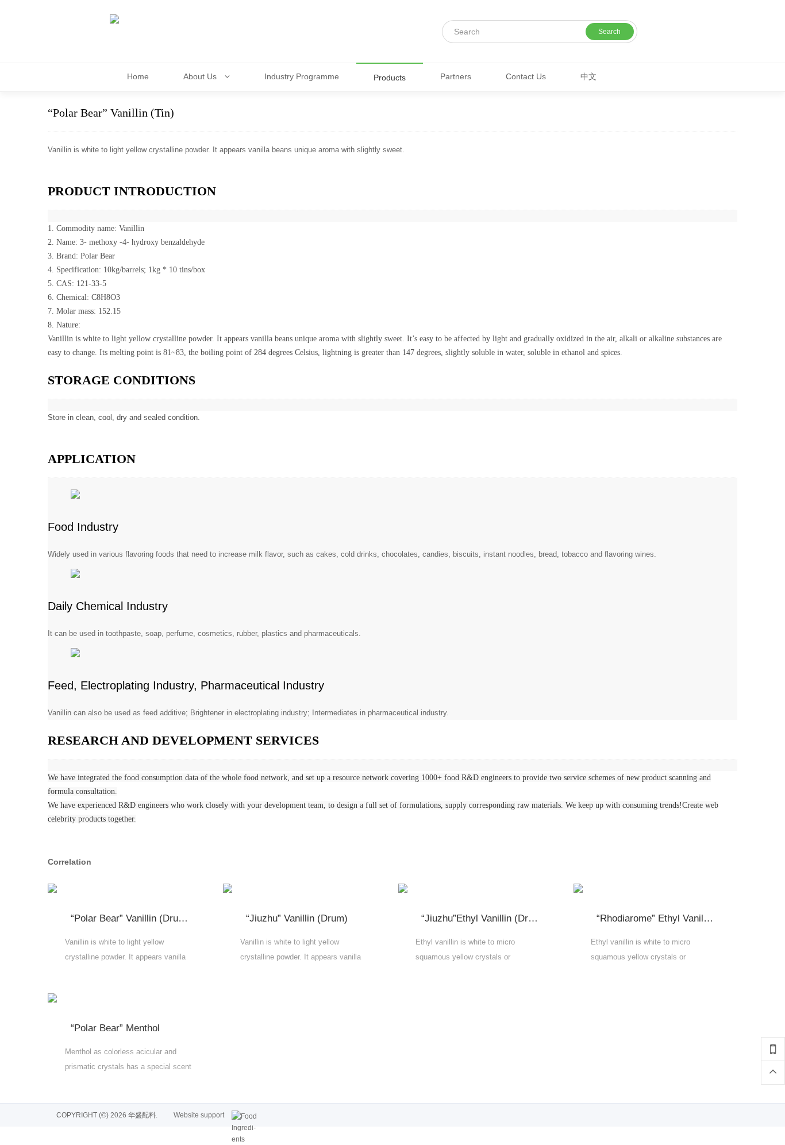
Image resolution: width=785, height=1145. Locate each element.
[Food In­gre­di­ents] (246, 1116)
